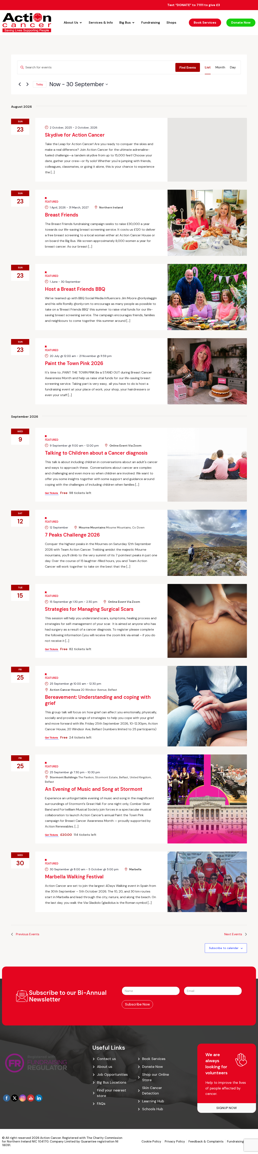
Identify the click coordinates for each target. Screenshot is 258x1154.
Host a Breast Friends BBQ (75, 289)
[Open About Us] (80, 22)
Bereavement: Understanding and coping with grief (98, 700)
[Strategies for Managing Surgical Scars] (207, 621)
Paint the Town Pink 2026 (74, 363)
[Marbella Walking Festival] (207, 882)
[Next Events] (27, 84)
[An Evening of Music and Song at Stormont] (207, 799)
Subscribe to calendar (223, 948)
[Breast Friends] (207, 223)
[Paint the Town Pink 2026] (207, 371)
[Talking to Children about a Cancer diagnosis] (207, 465)
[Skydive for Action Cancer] (207, 150)
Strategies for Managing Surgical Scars (89, 609)
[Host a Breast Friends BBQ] (207, 297)
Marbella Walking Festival (74, 877)
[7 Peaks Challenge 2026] (207, 543)
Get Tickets (52, 493)
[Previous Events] (19, 84)
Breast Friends (61, 215)
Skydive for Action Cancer (75, 135)
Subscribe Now (137, 1004)
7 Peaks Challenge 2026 (72, 535)
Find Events (187, 67)
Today (39, 84)
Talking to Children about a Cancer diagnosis (96, 453)
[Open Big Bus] (133, 22)
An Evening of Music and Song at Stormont (93, 789)
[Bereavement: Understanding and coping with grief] (207, 706)
